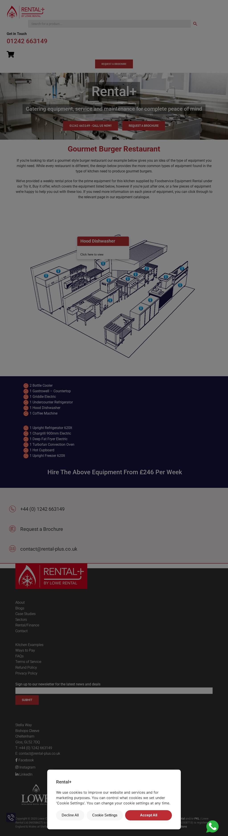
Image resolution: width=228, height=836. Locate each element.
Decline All (70, 815)
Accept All (148, 815)
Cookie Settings (104, 815)
